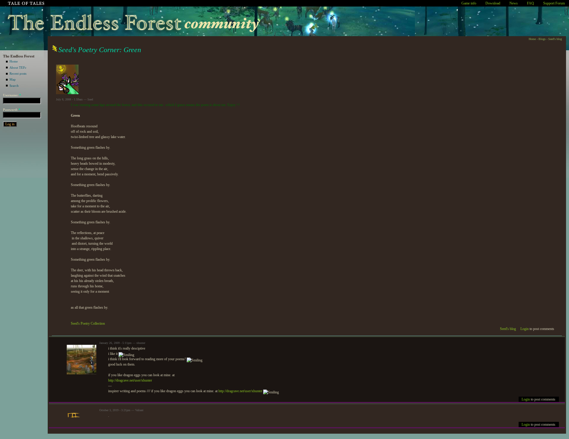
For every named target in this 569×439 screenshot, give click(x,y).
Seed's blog (555, 39)
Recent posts (17, 73)
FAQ (530, 3)
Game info (468, 3)
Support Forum (554, 3)
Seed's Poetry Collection (88, 323)
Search (14, 85)
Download (492, 3)
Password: (11, 109)
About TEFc (17, 67)
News (513, 3)
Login (524, 329)
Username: (12, 95)
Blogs (542, 39)
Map (12, 79)
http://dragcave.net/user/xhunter (130, 380)
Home (13, 61)
